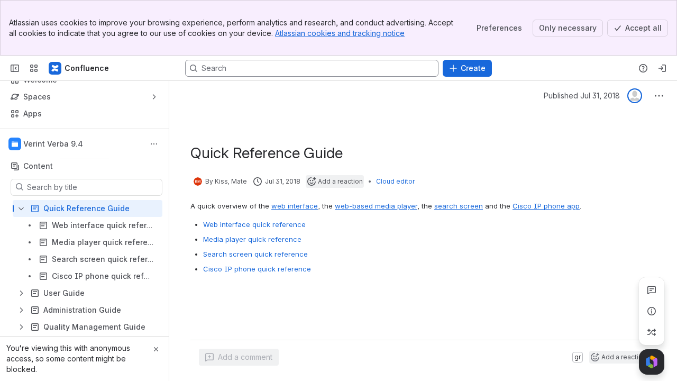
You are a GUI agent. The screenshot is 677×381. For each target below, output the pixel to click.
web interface (294, 206)
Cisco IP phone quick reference (257, 269)
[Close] (156, 349)
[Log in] (662, 68)
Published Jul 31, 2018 (582, 95)
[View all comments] (651, 290)
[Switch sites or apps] (33, 68)
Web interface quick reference (254, 224)
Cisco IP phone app (546, 206)
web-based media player (376, 206)
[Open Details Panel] (651, 311)
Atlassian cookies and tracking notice (340, 33)
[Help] (643, 68)
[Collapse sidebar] (14, 68)
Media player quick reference (252, 239)
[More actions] (154, 144)
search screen (458, 206)
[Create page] (651, 332)
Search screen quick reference (255, 254)
